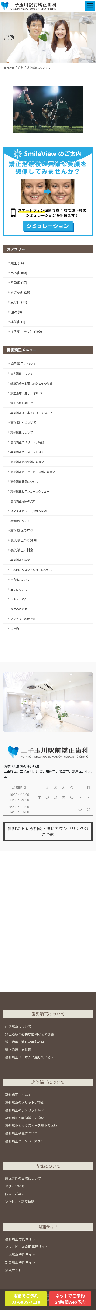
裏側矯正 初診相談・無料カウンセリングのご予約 (48, 831)
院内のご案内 (18, 609)
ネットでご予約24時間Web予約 (70, 1299)
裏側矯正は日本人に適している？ (31, 413)
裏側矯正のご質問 (23, 540)
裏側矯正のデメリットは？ (27, 452)
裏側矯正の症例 (21, 530)
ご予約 (14, 629)
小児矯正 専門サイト (20, 1254)
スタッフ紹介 (18, 599)
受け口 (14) (18, 302)
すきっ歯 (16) (20, 292)
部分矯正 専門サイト (20, 1262)
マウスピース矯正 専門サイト (26, 1246)
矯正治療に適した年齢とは (27, 393)
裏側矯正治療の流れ (23, 501)
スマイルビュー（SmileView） (29, 511)
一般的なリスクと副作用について (31, 570)
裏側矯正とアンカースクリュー (29, 491)
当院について (20, 579)
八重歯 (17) (18, 282)
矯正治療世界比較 (21, 403)
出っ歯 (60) (18, 272)
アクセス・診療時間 (22, 619)
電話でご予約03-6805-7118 (25, 1299)
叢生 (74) (17, 263)
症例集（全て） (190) (26, 331)
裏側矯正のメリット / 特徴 (27, 442)
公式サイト (13, 1270)
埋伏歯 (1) (17, 321)
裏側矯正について (23, 422)
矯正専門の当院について (23, 1178)
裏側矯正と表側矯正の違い (27, 462)
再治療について (20, 521)
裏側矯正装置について (24, 481)
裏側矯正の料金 (21, 550)
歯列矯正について (23, 363)
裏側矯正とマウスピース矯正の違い (32, 472)
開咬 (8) (16, 312)
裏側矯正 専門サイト (20, 1239)
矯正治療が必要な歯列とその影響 (31, 383)
